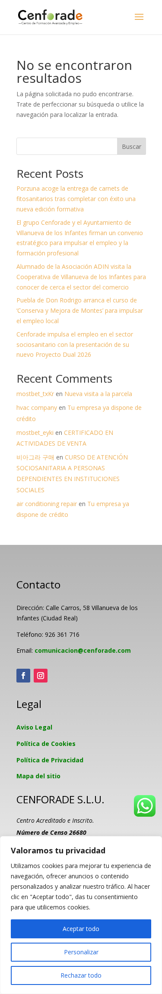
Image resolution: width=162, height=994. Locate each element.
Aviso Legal (34, 727)
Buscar (131, 146)
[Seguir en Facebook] (23, 676)
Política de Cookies (46, 743)
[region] (81, 915)
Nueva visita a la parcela (98, 394)
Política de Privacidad (49, 760)
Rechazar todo (81, 975)
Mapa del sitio (38, 776)
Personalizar (81, 952)
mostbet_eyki (35, 432)
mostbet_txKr (35, 394)
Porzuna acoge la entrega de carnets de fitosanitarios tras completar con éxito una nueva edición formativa (76, 198)
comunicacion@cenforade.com (83, 650)
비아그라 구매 (35, 457)
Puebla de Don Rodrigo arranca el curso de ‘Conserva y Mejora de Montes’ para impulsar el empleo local (79, 310)
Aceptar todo (81, 929)
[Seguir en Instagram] (41, 676)
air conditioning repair (46, 504)
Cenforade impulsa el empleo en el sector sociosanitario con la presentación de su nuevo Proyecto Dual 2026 (74, 344)
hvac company (36, 407)
